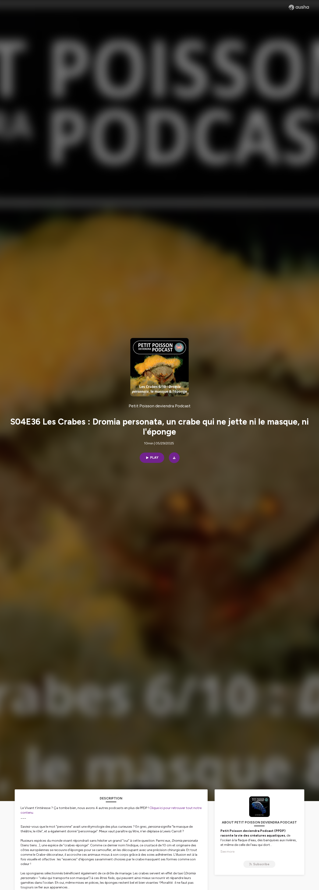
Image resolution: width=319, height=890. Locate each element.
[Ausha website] (299, 7)
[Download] (174, 457)
